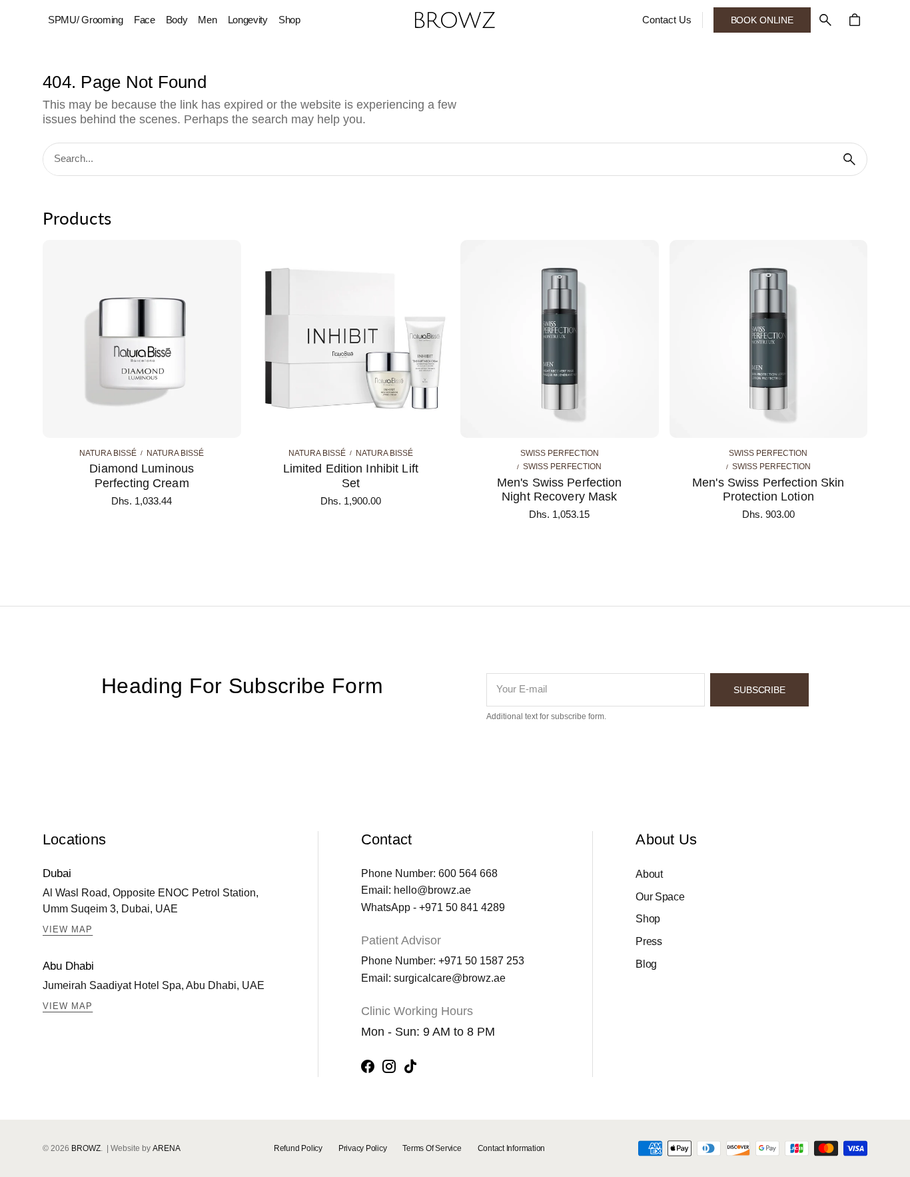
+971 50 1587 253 (481, 960)
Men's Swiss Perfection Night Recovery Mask (559, 490)
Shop (648, 918)
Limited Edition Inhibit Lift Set (350, 476)
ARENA (167, 1148)
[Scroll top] (894, 1161)
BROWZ (86, 1148)
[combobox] (437, 159)
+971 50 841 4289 (462, 907)
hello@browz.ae (432, 890)
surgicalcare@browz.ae (450, 978)
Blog (646, 964)
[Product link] (142, 380)
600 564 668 (468, 873)
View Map (68, 929)
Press (649, 941)
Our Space (660, 896)
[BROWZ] (455, 20)
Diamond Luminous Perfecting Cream (141, 476)
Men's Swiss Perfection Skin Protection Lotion (768, 490)
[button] (825, 20)
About (649, 874)
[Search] (849, 159)
